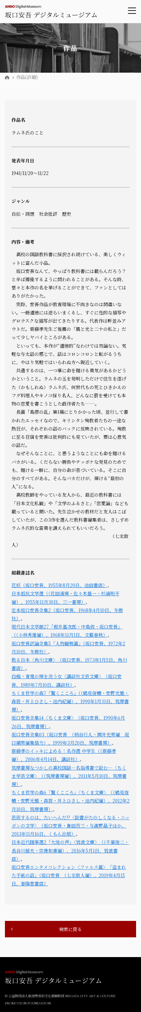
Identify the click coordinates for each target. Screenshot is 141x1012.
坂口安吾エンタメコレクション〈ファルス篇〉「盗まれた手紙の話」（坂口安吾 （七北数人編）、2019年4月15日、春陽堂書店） (68, 875)
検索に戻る (70, 929)
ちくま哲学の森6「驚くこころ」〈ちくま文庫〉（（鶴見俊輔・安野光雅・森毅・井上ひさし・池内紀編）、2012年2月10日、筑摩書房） (70, 800)
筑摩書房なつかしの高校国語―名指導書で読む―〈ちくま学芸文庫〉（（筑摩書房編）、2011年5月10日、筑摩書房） (69, 775)
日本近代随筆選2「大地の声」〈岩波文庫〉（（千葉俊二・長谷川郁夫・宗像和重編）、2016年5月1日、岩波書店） (70, 850)
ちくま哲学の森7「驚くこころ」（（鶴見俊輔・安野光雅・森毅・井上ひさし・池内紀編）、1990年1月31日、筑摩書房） (70, 701)
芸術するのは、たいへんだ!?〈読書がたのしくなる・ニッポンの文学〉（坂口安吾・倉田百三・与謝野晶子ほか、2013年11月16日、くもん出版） (70, 825)
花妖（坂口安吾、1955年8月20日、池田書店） (59, 585)
